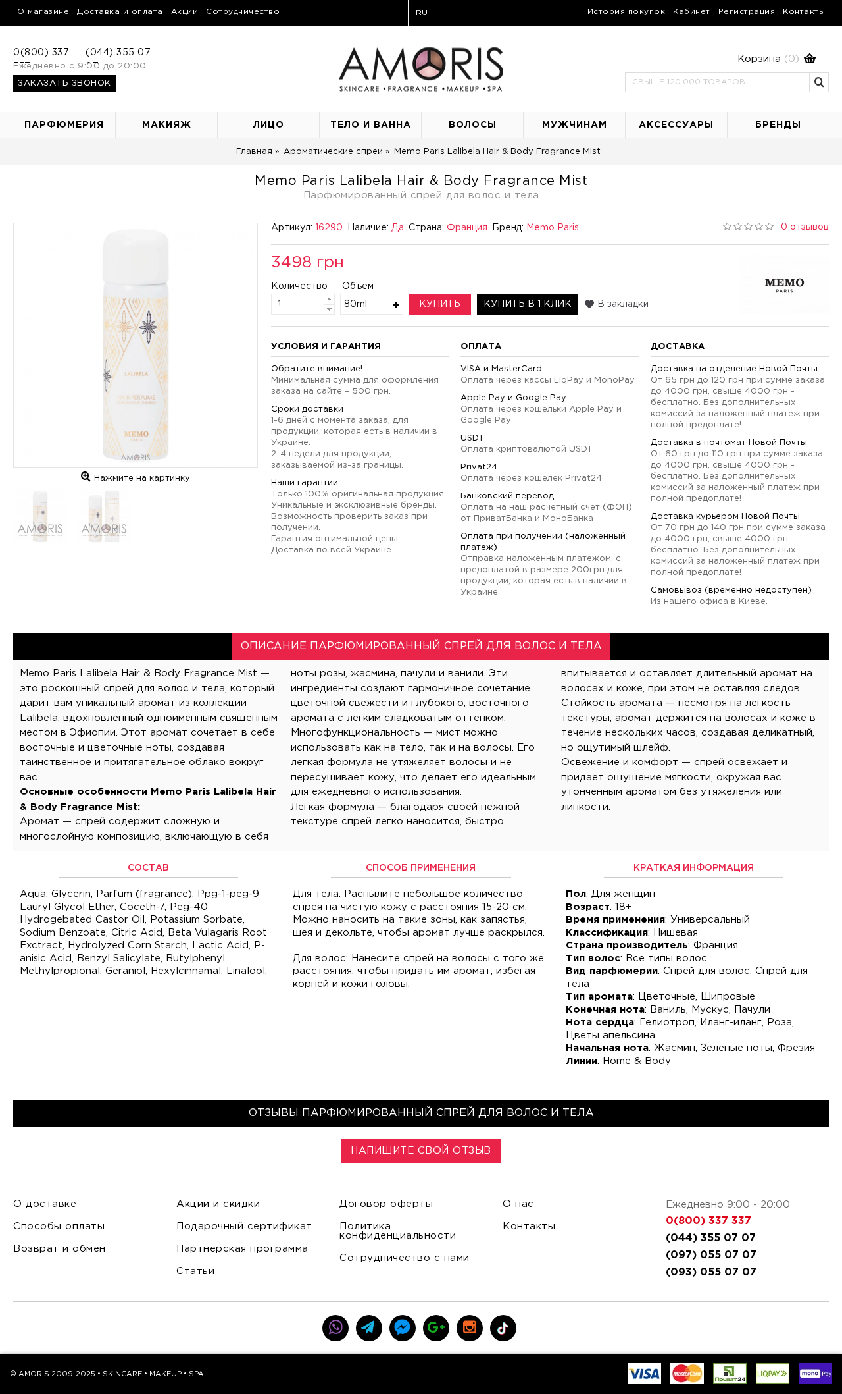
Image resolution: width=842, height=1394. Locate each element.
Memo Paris (552, 228)
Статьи (195, 1271)
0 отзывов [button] (805, 227)
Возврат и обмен (59, 1249)
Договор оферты (386, 1204)
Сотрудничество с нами (404, 1258)
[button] (720, 59)
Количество (288, 286)
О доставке (44, 1204)
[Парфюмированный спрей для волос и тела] (135, 345)
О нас (518, 1204)
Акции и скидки (218, 1204)
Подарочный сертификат (244, 1226)
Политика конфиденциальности (397, 1231)
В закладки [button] (623, 304)
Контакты (529, 1226)
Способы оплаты (59, 1226)
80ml (355, 304)
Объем (358, 286)
